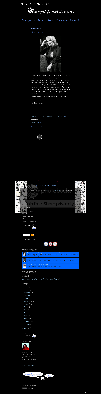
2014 (26, 328)
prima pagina (50, 181)
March (26, 319)
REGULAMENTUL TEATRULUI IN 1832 (37, 264)
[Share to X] (34, 119)
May (26, 313)
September (27, 301)
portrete (39, 122)
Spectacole (62, 20)
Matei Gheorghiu (31, 259)
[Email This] (32, 119)
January (27, 324)
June (26, 310)
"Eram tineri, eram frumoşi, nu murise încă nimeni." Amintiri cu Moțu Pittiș (48, 253)
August (26, 304)
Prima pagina (28, 20)
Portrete (51, 20)
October (26, 298)
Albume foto (75, 20)
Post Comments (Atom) (48, 185)
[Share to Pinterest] (37, 119)
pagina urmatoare (64, 181)
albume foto (25, 279)
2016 (26, 287)
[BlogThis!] (33, 119)
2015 (26, 290)
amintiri (33, 279)
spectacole (55, 279)
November (27, 295)
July (25, 307)
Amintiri (41, 20)
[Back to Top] (86, 393)
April (26, 316)
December (27, 293)
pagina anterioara (37, 181)
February (27, 322)
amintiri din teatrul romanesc (54, 190)
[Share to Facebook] (36, 119)
